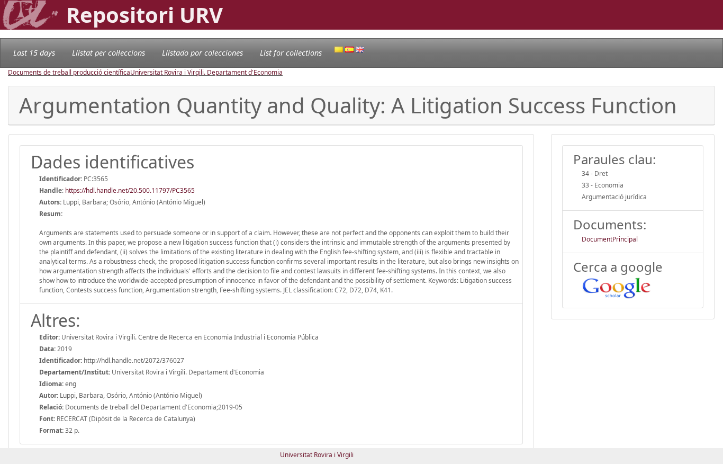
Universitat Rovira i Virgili (317, 454)
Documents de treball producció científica (69, 72)
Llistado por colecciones (202, 53)
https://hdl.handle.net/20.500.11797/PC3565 (130, 190)
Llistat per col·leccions (108, 53)
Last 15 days (34, 53)
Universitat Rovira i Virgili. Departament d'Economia (206, 72)
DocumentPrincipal (610, 239)
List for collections (291, 53)
